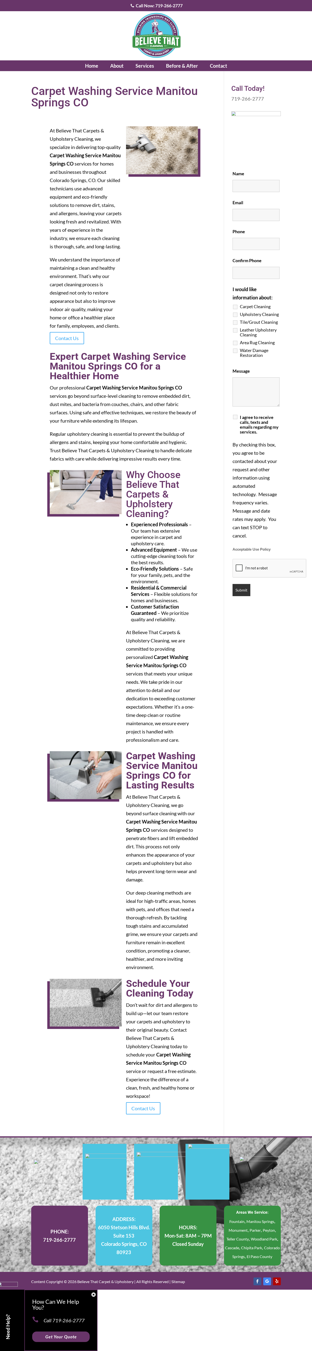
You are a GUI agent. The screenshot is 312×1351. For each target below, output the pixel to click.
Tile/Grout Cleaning (259, 322)
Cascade (232, 1247)
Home (91, 66)
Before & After (182, 66)
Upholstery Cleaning (259, 314)
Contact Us (67, 338)
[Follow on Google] (267, 1281)
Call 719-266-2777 (64, 1320)
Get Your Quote (61, 1336)
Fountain (236, 1221)
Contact (218, 66)
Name (238, 173)
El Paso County (259, 1256)
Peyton (269, 1230)
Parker (255, 1230)
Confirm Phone (247, 260)
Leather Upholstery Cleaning (258, 332)
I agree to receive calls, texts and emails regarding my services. (259, 424)
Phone (239, 231)
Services (145, 66)
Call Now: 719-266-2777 (159, 5)
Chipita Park (251, 1247)
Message (241, 371)
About (117, 66)
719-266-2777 (247, 99)
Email (238, 202)
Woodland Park (264, 1239)
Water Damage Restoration (254, 353)
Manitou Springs (260, 1221)
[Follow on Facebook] (257, 1281)
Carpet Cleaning (255, 306)
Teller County (237, 1239)
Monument (238, 1230)
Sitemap (178, 1281)
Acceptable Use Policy (252, 549)
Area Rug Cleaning (257, 342)
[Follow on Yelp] (277, 1281)
